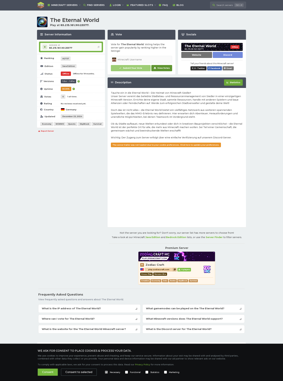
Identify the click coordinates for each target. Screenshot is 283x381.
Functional (135, 372)
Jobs (165, 281)
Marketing (174, 372)
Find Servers (96, 5)
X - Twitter (199, 68)
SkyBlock (84, 124)
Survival (97, 124)
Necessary (115, 372)
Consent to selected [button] (78, 372)
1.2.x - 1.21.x (68, 81)
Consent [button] (47, 372)
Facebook (215, 68)
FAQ (165, 5)
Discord (227, 55)
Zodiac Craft (155, 264)
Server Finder (214, 237)
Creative (145, 281)
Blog (180, 5)
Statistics (154, 372)
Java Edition (152, 237)
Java (68, 66)
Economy (46, 124)
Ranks (173, 281)
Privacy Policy (142, 364)
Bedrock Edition (176, 237)
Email (229, 68)
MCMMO (60, 124)
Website (196, 55)
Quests (71, 124)
